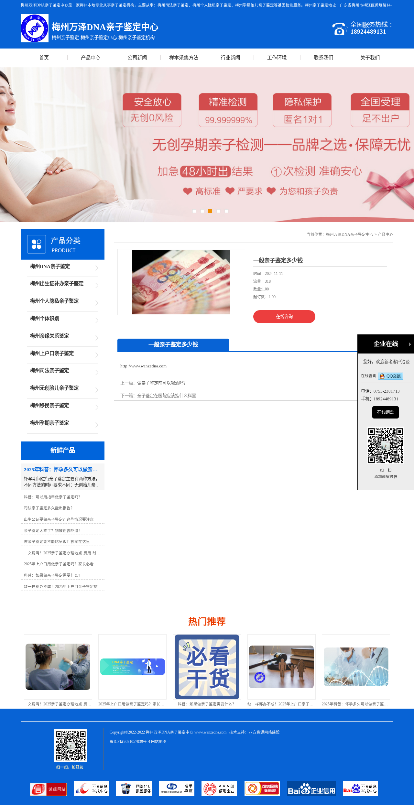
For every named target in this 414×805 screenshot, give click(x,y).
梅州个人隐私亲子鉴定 (54, 301)
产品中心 (90, 57)
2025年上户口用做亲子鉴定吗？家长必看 (133, 704)
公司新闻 (137, 57)
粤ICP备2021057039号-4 (130, 742)
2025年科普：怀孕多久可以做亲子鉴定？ (357, 704)
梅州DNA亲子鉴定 (50, 266)
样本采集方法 (183, 57)
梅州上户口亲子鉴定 (52, 353)
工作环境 (277, 57)
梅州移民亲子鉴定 (49, 405)
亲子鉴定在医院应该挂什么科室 (166, 395)
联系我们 (323, 57)
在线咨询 (284, 316)
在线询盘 (385, 412)
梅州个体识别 (44, 318)
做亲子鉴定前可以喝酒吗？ (162, 383)
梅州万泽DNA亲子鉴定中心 (350, 234)
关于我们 (370, 57)
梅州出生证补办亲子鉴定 (56, 283)
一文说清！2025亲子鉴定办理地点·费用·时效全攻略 (68, 704)
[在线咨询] (390, 376)
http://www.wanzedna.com (143, 366)
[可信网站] (266, 794)
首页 (44, 57)
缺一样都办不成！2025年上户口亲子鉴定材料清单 (290, 704)
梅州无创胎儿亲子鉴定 (54, 388)
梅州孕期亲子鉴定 (49, 423)
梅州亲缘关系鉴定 (49, 336)
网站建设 (272, 732)
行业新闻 (230, 57)
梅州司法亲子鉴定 (49, 370)
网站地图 (159, 742)
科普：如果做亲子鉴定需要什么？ (207, 704)
